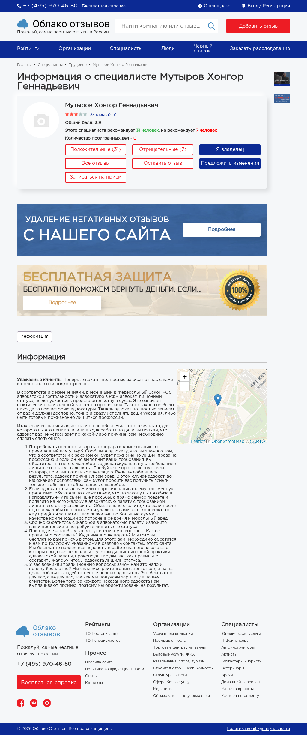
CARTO (257, 441)
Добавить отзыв (258, 26)
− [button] (185, 386)
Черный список (203, 48)
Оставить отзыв (163, 163)
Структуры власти (170, 675)
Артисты (229, 654)
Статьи (91, 676)
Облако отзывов (71, 24)
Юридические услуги (241, 633)
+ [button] (185, 376)
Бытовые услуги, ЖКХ (174, 654)
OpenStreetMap (227, 441)
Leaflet (198, 441)
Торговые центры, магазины (179, 647)
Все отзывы (96, 163)
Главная (24, 65)
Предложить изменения (230, 163)
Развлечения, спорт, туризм (178, 661)
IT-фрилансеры (235, 640)
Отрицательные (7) (162, 149)
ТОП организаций (102, 633)
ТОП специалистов (103, 640)
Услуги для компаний (173, 633)
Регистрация (276, 6)
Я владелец (230, 149)
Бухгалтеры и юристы (241, 661)
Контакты (94, 683)
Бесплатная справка (104, 6)
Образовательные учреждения (181, 696)
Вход (253, 6)
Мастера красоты (237, 689)
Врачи (227, 675)
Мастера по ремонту (240, 696)
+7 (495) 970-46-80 (50, 6)
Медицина (162, 689)
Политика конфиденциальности (114, 669)
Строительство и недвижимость (183, 668)
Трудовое (78, 65)
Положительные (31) (95, 149)
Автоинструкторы (238, 647)
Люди (168, 48)
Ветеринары (232, 668)
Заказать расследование (260, 48)
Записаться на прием (95, 177)
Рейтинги (28, 48)
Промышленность (169, 640)
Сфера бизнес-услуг (172, 682)
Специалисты (126, 48)
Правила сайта (99, 662)
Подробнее (221, 229)
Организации (74, 48)
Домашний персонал (240, 682)
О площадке (217, 6)
